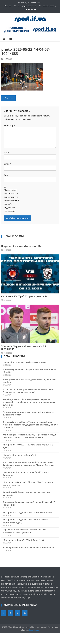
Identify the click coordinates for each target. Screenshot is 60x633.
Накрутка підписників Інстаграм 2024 (21, 246)
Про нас (7, 6)
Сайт (6, 175)
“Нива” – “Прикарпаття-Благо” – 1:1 (20, 455)
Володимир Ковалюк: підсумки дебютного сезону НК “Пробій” (29, 370)
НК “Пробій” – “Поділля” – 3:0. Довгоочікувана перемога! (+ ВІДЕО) (25, 521)
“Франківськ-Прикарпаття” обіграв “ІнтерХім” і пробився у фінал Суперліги (26, 531)
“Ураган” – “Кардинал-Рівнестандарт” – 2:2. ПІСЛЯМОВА (24, 347)
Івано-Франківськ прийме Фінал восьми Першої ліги (29, 547)
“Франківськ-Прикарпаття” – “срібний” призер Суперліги (26, 473)
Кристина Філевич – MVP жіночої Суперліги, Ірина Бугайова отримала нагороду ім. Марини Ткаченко (28, 463)
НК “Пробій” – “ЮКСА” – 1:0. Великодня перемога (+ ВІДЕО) (28, 446)
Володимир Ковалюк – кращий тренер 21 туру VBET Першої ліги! (29, 503)
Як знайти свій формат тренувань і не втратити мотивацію (26, 493)
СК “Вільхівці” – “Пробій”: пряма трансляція (24, 296)
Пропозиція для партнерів (25, 6)
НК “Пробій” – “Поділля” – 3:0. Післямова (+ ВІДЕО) (27, 512)
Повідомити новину (47, 6)
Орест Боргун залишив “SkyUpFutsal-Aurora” (10, 98)
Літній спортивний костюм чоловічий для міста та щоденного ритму (28, 413)
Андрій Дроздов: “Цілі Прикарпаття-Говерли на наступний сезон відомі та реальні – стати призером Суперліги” (29, 402)
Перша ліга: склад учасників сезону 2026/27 (24, 362)
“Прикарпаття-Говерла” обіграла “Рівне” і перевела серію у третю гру (28, 483)
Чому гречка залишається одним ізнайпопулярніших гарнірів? (29, 380)
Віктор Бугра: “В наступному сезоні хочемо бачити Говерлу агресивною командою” (28, 390)
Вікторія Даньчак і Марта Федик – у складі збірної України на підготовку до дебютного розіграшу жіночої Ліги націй (30, 425)
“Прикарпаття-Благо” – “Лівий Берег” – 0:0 (23, 540)
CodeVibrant (34, 630)
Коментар (9, 125)
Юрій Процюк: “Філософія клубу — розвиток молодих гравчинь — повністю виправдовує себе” (30, 436)
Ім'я (6, 152)
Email (7, 164)
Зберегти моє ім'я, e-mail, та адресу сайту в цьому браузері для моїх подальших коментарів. (11, 200)
